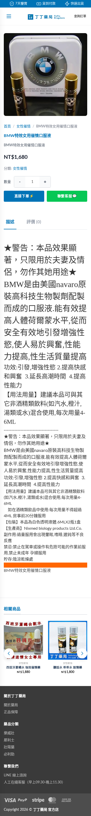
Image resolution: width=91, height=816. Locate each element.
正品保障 (11, 712)
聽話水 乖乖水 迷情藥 (67, 667)
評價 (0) (34, 222)
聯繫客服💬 (67, 196)
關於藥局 (11, 705)
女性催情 (23, 126)
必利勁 (9, 754)
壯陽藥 (9, 747)
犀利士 (9, 740)
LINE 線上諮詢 (15, 775)
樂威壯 (9, 733)
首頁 (7, 126)
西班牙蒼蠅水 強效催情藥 (23, 667)
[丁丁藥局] (45, 16)
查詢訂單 (80, 16)
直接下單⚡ (24, 196)
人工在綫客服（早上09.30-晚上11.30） (34, 782)
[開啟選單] (9, 16)
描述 (10, 222)
